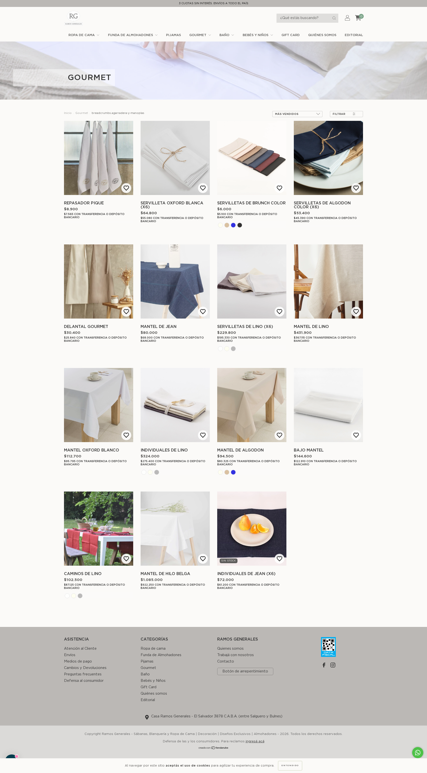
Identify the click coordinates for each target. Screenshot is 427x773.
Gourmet (198, 35)
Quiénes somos (322, 35)
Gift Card (290, 35)
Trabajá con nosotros (235, 655)
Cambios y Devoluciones (85, 668)
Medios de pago (78, 661)
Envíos (69, 655)
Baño (224, 35)
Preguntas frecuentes (83, 674)
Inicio (68, 113)
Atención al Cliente (80, 648)
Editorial (354, 35)
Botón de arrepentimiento (245, 671)
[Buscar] (334, 18)
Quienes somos (230, 648)
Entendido (290, 766)
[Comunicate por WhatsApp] (417, 752)
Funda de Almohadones (131, 35)
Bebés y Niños (256, 35)
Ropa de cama (82, 35)
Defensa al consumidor (84, 681)
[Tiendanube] (213, 748)
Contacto (225, 661)
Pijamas (173, 35)
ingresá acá (255, 741)
